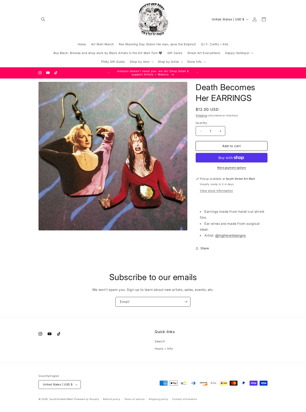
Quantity (201, 122)
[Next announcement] (197, 73)
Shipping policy (158, 399)
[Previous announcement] (108, 73)
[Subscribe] (185, 302)
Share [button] (204, 248)
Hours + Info (164, 348)
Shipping (201, 115)
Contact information (184, 399)
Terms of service (134, 399)
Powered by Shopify (86, 399)
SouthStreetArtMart (62, 399)
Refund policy (111, 399)
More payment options (231, 167)
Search (160, 341)
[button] (43, 19)
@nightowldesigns (230, 235)
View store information (216, 190)
